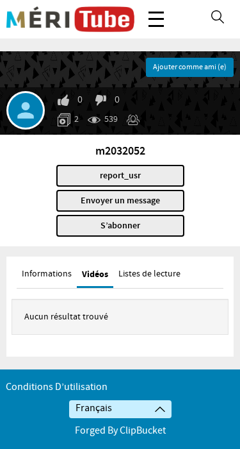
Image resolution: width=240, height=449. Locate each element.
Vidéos (95, 274)
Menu (156, 19)
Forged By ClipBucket (120, 430)
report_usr (120, 176)
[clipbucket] (70, 19)
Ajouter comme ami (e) (190, 67)
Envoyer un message (120, 201)
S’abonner (120, 226)
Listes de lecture (149, 274)
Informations (47, 274)
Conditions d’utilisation (57, 387)
